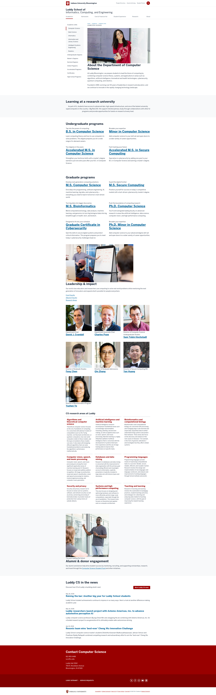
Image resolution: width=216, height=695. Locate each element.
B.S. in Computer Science (85, 131)
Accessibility (98, 691)
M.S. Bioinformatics (81, 206)
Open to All (114, 691)
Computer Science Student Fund (94, 568)
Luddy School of (89, 11)
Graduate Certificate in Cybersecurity (83, 226)
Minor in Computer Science (129, 131)
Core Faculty (70, 295)
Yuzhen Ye (71, 405)
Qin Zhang (100, 371)
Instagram (138, 680)
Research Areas (71, 300)
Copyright (127, 691)
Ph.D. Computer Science (127, 206)
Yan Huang (129, 371)
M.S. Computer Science (83, 185)
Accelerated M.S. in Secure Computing (129, 151)
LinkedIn (146, 680)
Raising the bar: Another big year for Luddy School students (98, 596)
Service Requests (87, 680)
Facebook (135, 680)
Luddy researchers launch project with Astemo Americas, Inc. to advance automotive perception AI (105, 612)
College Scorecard (106, 691)
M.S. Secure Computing (126, 185)
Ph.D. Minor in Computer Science (127, 226)
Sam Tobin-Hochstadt (135, 337)
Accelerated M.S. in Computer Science (80, 151)
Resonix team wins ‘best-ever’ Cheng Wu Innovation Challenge (99, 628)
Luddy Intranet (72, 680)
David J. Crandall (75, 334)
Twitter (131, 680)
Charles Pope (102, 334)
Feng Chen (71, 371)
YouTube (142, 680)
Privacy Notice (120, 691)
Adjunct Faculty (71, 298)
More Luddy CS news (142, 587)
